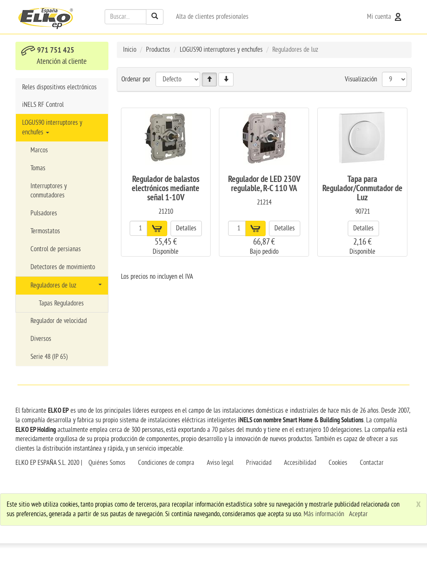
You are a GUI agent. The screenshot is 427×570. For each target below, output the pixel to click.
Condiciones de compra (166, 463)
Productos (158, 49)
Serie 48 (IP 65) (49, 357)
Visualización (361, 79)
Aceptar (358, 514)
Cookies (338, 463)
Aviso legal (220, 463)
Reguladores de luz (53, 285)
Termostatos (45, 231)
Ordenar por (136, 79)
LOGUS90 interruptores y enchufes (52, 127)
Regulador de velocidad (58, 321)
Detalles (186, 228)
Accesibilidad (300, 463)
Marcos (39, 150)
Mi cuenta (380, 16)
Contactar (372, 463)
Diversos (40, 339)
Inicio (129, 49)
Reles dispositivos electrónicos (59, 87)
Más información (324, 514)
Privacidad (258, 463)
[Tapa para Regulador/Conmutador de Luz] (362, 138)
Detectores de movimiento (62, 267)
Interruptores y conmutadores (48, 190)
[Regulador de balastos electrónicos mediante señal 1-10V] (165, 138)
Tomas (37, 168)
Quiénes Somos (107, 463)
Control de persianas (55, 249)
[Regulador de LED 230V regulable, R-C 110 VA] (264, 138)
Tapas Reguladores (61, 303)
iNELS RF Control (43, 104)
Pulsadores (43, 213)
